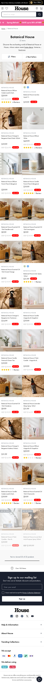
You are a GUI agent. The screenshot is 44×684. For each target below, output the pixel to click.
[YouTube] (32, 616)
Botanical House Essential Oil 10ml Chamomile (32, 493)
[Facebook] (12, 616)
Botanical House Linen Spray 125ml (32, 275)
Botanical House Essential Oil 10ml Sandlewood (10, 228)
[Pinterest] (22, 616)
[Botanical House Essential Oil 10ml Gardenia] (11, 386)
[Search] (39, 14)
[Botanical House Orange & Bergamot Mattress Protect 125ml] (11, 428)
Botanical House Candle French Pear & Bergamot (31, 183)
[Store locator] (37, 8)
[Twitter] (27, 616)
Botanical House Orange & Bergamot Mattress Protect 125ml (10, 447)
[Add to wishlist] (19, 64)
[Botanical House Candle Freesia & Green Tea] (11, 340)
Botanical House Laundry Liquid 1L (31, 96)
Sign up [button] (22, 599)
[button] (11, 57)
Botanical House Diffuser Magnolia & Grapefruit (31, 447)
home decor (28, 47)
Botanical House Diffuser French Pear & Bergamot (9, 183)
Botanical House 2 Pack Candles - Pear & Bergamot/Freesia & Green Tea (10, 538)
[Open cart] (41, 8)
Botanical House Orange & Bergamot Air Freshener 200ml (10, 317)
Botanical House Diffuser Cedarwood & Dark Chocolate (9, 91)
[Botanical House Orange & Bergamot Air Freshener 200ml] (11, 298)
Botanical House (7, 87)
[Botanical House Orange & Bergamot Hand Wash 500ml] (11, 118)
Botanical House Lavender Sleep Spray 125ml (31, 405)
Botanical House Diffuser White (31, 137)
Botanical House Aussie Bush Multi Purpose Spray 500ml (32, 538)
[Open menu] (2, 8)
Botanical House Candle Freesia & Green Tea (9, 359)
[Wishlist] (6, 8)
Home (3, 29)
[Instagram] (17, 616)
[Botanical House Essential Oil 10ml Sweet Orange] (11, 252)
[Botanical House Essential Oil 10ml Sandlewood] (11, 209)
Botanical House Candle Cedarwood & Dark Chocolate (9, 493)
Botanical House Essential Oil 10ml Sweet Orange (10, 270)
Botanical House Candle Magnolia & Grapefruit (31, 317)
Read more (22, 50)
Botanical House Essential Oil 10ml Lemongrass (32, 228)
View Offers (36, 3)
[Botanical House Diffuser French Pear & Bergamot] (11, 164)
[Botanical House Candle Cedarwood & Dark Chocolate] (11, 474)
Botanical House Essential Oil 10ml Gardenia (10, 405)
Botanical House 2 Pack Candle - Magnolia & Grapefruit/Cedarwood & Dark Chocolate (31, 359)
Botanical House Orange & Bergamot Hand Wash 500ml (10, 137)
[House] (22, 8)
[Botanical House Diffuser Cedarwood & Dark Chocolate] (11, 73)
